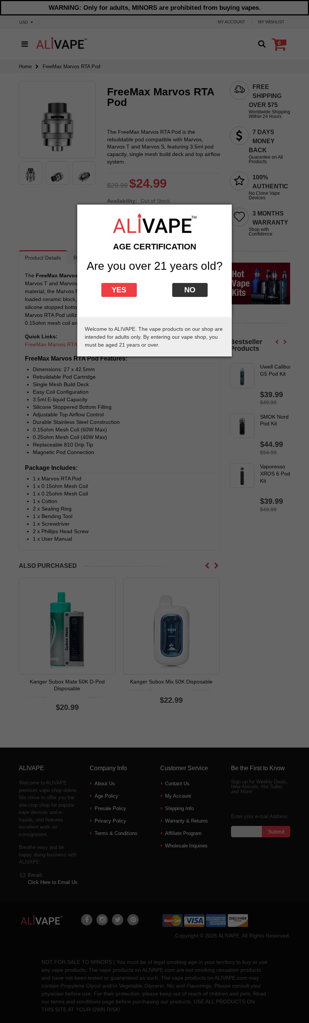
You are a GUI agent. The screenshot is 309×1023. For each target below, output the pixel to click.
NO (190, 290)
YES (119, 290)
